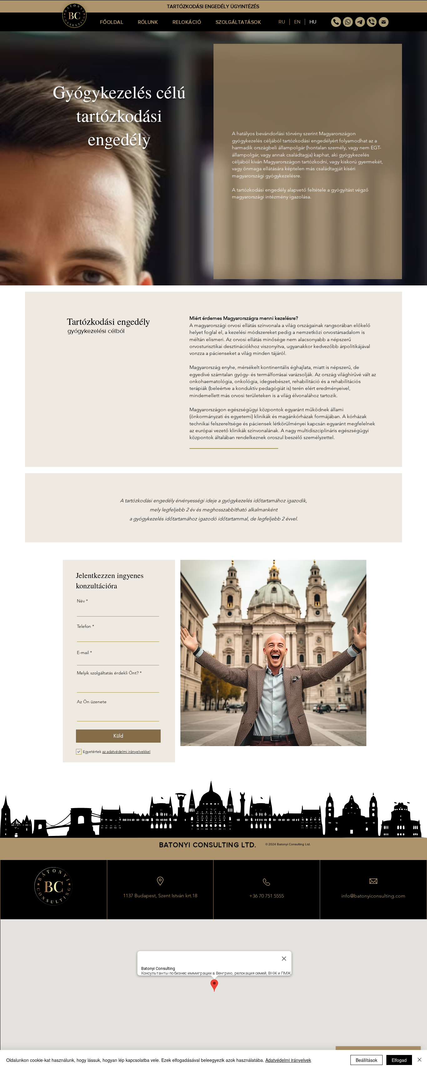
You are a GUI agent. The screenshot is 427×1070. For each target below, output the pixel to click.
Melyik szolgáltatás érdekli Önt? (107, 673)
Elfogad (399, 1060)
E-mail (83, 652)
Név (81, 601)
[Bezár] (419, 1060)
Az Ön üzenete (92, 701)
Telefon (84, 626)
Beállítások (366, 1060)
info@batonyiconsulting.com (373, 896)
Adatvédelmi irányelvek (288, 1060)
